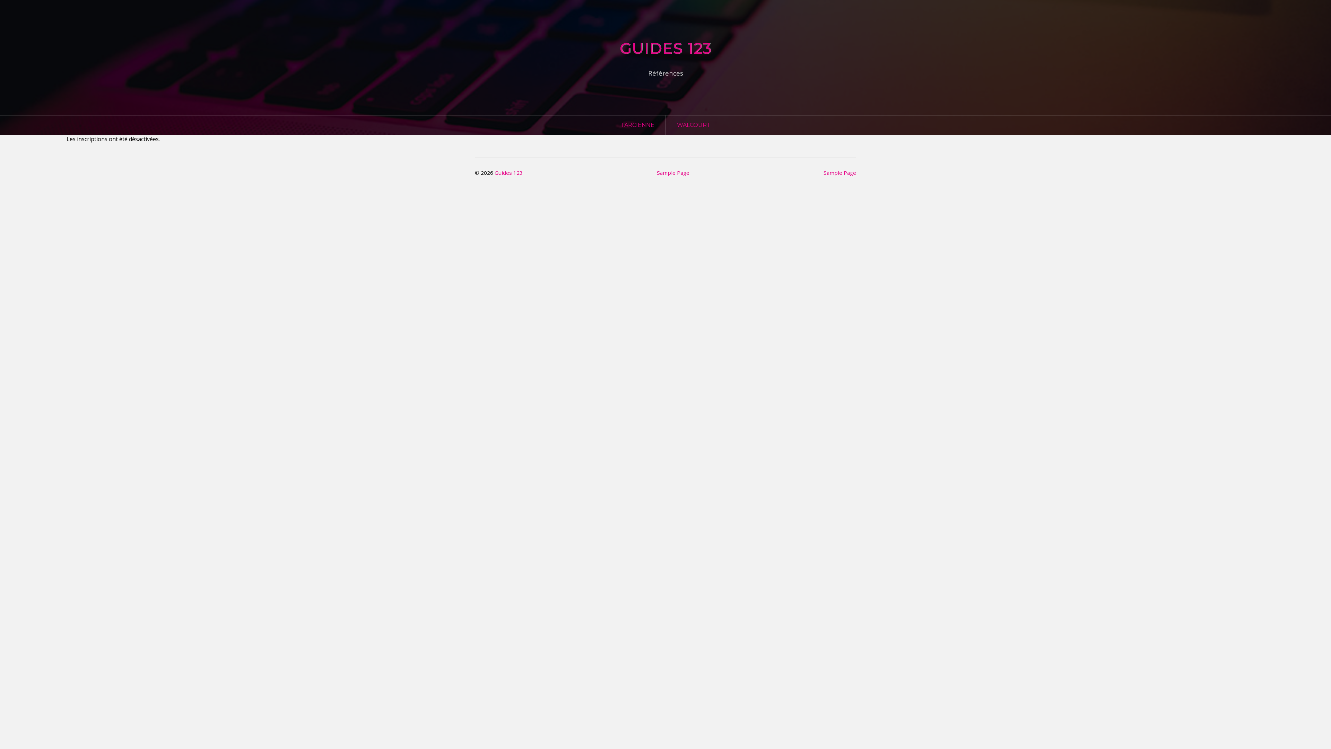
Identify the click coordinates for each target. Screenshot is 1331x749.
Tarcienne (637, 125)
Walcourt (694, 125)
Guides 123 (666, 48)
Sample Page (673, 172)
